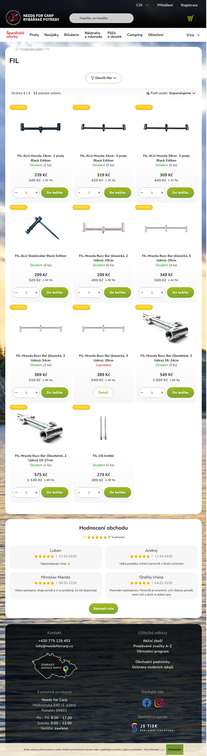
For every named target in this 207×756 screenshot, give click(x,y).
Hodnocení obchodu (103, 527)
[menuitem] (16, 35)
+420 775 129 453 (54, 640)
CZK (140, 5)
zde (162, 749)
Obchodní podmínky (152, 661)
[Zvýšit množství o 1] (36, 193)
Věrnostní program (153, 651)
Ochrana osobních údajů (152, 667)
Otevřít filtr (103, 78)
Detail (103, 392)
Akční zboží (153, 640)
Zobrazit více (103, 608)
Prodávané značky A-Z (152, 646)
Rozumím (174, 749)
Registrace (189, 5)
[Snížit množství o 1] (16, 193)
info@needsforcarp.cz (54, 646)
